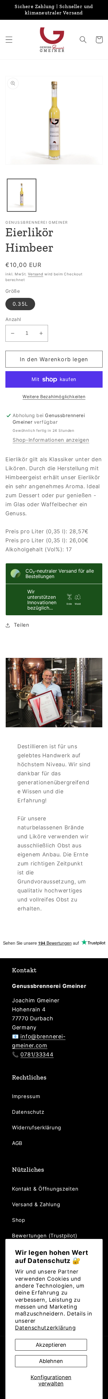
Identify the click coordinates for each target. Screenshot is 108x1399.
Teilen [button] (21, 625)
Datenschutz (28, 1112)
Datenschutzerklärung (45, 1328)
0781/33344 (36, 1054)
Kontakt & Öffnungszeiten (45, 1189)
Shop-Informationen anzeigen (51, 440)
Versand (35, 274)
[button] (9, 40)
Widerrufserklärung (36, 1128)
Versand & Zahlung (36, 1204)
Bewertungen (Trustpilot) (44, 1236)
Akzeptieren (51, 1345)
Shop (18, 1220)
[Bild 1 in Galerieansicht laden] (21, 195)
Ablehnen (51, 1361)
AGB (17, 1143)
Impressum (26, 1096)
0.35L (20, 304)
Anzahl (13, 319)
